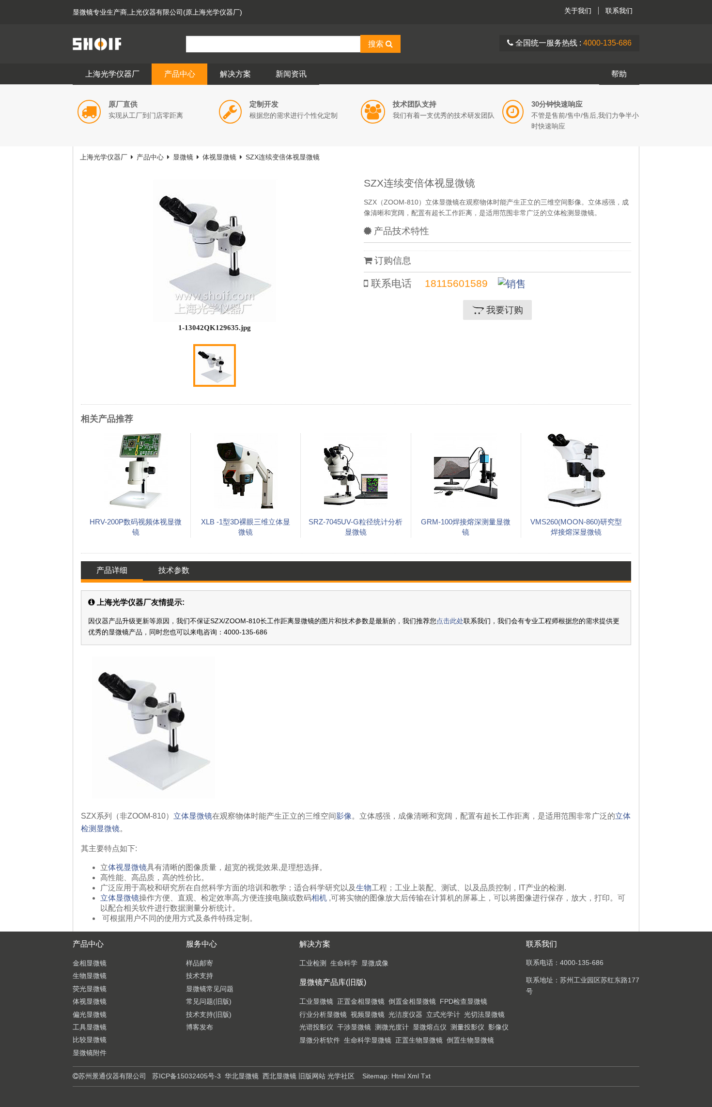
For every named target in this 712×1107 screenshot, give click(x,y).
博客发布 (199, 1027)
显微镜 (83, 12)
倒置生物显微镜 (470, 1040)
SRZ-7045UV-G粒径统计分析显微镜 (355, 527)
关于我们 (577, 11)
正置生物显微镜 (419, 1040)
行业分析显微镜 (323, 1014)
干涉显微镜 (354, 1027)
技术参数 (173, 570)
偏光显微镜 (90, 1014)
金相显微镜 (90, 963)
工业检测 (312, 963)
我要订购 (503, 310)
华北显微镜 (242, 1076)
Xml (413, 1076)
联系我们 (619, 11)
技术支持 (199, 976)
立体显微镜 (192, 816)
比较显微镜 (90, 1040)
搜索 (377, 44)
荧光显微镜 (90, 989)
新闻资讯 (291, 74)
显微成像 (374, 963)
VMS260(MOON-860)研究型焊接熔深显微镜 (576, 527)
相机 (319, 898)
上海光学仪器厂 (112, 74)
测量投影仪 (467, 1027)
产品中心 (179, 74)
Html (398, 1076)
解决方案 (235, 74)
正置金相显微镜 (361, 1001)
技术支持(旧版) (209, 1014)
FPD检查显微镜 (463, 1001)
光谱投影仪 (316, 1027)
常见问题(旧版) (209, 1001)
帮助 (619, 74)
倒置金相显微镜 (412, 1001)
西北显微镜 (279, 1076)
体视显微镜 (219, 157)
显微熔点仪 (430, 1027)
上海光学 (129, 43)
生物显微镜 (90, 976)
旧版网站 (311, 1076)
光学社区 (341, 1076)
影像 (344, 816)
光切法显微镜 (484, 1014)
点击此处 (450, 621)
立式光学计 (443, 1014)
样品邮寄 (199, 963)
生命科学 (343, 963)
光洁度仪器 (405, 1014)
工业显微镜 (316, 1001)
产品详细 (111, 570)
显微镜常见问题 (209, 989)
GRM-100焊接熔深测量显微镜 (466, 527)
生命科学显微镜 (367, 1040)
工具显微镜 (90, 1027)
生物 (363, 888)
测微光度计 (392, 1027)
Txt (426, 1076)
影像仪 (498, 1027)
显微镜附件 (90, 1053)
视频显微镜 (368, 1014)
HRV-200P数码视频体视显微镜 (136, 527)
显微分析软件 (319, 1040)
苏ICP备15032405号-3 (186, 1076)
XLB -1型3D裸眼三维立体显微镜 (245, 527)
